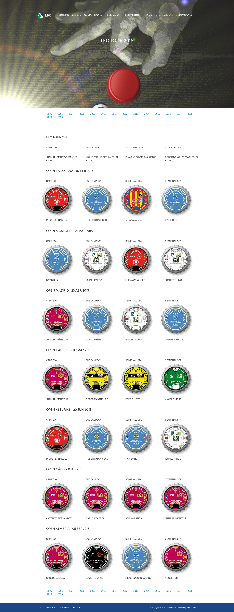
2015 (157, 114)
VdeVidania (191, 607)
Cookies (64, 607)
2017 (179, 114)
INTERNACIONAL (164, 15)
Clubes (76, 15)
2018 (190, 114)
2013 (135, 114)
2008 (81, 114)
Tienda (148, 15)
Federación (113, 15)
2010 (103, 114)
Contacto (76, 607)
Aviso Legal (52, 607)
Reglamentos (131, 15)
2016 (168, 114)
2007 (71, 114)
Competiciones (93, 15)
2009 (92, 114)
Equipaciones (184, 15)
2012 (125, 114)
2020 (60, 117)
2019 (49, 117)
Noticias (63, 15)
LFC (47, 15)
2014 (146, 114)
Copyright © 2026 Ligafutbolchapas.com (167, 607)
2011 (114, 114)
